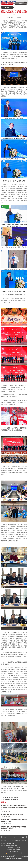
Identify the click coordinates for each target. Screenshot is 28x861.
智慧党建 (7, 7)
